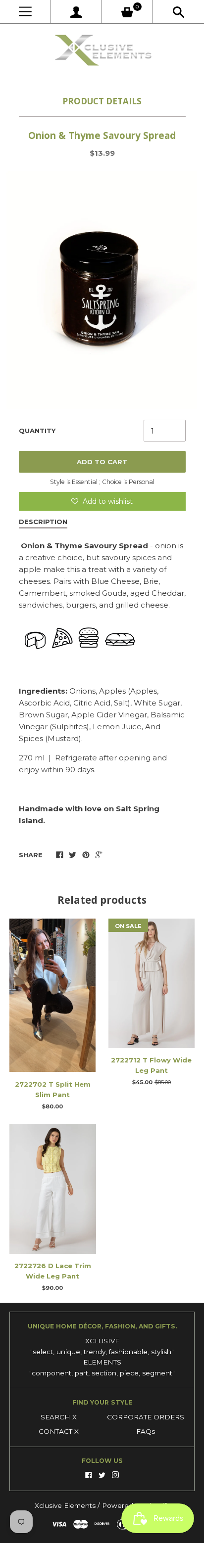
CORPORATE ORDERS (145, 1417)
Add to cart (102, 462)
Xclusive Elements (66, 1505)
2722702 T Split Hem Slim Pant (53, 1089)
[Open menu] (25, 11)
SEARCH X (59, 1417)
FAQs (145, 1431)
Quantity (37, 431)
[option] (101, 290)
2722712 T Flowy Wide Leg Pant (151, 1065)
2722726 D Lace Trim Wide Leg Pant (52, 1271)
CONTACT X (59, 1431)
